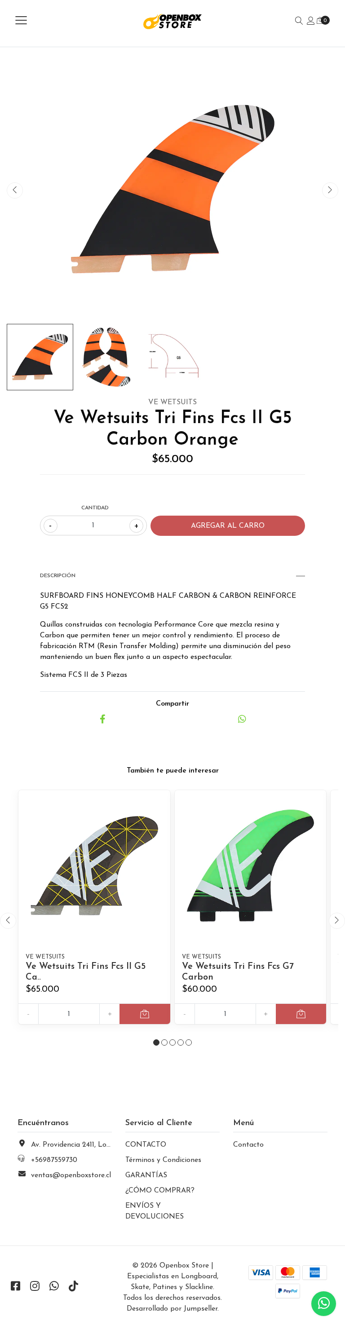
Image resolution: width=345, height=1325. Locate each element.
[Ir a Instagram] (34, 1287)
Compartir (172, 703)
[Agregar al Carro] (144, 1014)
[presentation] (15, 190)
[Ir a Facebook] (15, 1287)
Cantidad (95, 508)
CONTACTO (145, 1144)
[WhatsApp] (54, 1287)
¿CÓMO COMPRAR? (160, 1190)
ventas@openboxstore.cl (71, 1175)
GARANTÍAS (146, 1175)
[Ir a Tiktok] (73, 1287)
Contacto (248, 1144)
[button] (156, 1042)
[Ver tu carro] (320, 21)
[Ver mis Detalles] (311, 21)
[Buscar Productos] (299, 21)
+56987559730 (54, 1160)
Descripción (57, 576)
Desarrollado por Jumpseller (172, 1308)
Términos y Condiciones (163, 1160)
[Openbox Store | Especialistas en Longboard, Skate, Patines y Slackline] (172, 21)
